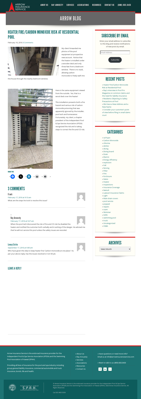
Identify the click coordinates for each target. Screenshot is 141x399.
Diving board (108, 151)
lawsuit (106, 190)
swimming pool (109, 217)
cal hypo (106, 137)
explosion (107, 162)
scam (105, 209)
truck (105, 220)
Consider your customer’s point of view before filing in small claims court (116, 112)
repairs (106, 206)
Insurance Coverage (111, 187)
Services (70, 5)
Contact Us (109, 5)
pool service (108, 201)
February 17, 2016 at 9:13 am (19, 197)
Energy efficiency (110, 159)
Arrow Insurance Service (19, 6)
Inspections (108, 184)
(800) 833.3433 (124, 5)
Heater (106, 182)
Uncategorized (109, 223)
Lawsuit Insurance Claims (113, 193)
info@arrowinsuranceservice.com (120, 357)
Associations (83, 5)
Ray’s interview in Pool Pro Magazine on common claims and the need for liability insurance (116, 93)
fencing (106, 168)
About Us (44, 5)
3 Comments (28, 42)
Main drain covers (110, 198)
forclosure (107, 176)
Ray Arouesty (57, 5)
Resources (96, 5)
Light (105, 195)
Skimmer (107, 212)
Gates (105, 179)
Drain (105, 154)
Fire (104, 173)
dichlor (106, 146)
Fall (104, 165)
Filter (105, 171)
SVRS (105, 215)
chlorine (106, 143)
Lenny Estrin (13, 244)
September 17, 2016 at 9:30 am (20, 247)
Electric (106, 157)
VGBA (105, 226)
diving (105, 148)
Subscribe (115, 60)
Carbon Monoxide (110, 140)
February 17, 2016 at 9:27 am (22, 221)
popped (106, 204)
